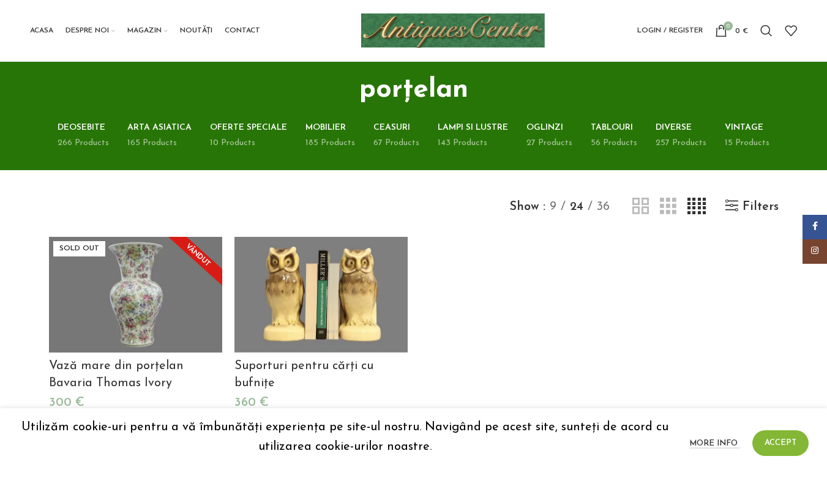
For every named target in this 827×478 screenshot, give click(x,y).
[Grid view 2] (640, 206)
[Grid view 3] (668, 206)
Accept (780, 443)
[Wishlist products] (791, 30)
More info (714, 443)
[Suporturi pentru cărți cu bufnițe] (321, 295)
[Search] (766, 30)
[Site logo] (453, 30)
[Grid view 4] (696, 206)
